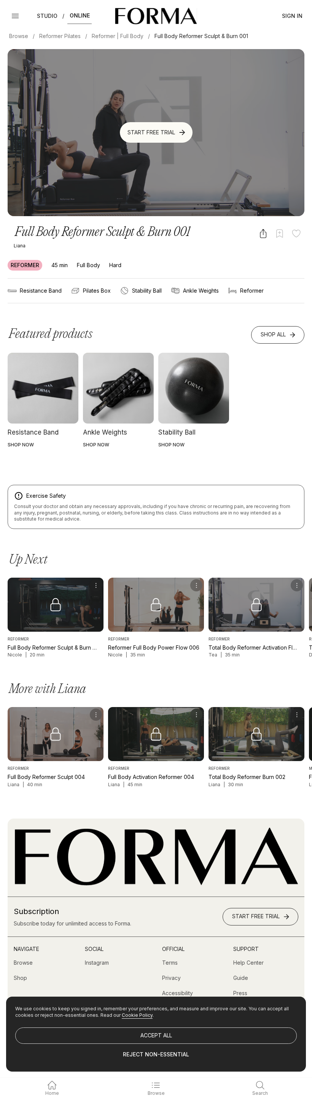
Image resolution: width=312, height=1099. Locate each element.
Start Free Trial (151, 132)
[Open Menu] (15, 16)
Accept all (156, 1035)
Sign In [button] (292, 16)
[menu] (95, 585)
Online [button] (80, 15)
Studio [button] (47, 16)
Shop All (273, 334)
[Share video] (263, 233)
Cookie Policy (137, 1015)
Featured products (50, 334)
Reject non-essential (156, 1054)
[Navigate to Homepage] (156, 16)
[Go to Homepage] (156, 883)
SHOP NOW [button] (21, 445)
